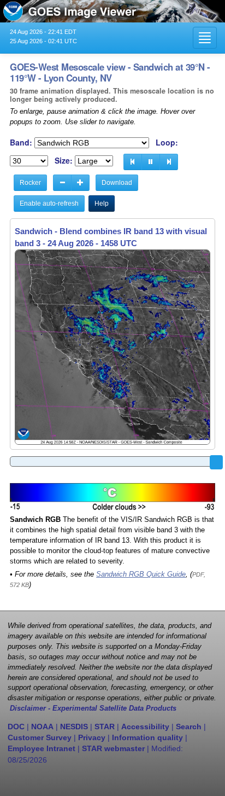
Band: (21, 142)
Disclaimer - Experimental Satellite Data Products (93, 708)
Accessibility (145, 726)
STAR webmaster (113, 748)
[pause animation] (150, 162)
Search (189, 726)
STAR (104, 726)
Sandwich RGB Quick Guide (141, 574)
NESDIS (74, 726)
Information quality (147, 737)
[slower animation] (62, 183)
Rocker (30, 183)
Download (117, 183)
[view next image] (168, 162)
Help (101, 203)
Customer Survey (40, 737)
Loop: (167, 142)
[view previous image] (132, 162)
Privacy (91, 737)
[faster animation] (80, 183)
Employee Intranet (41, 748)
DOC (16, 726)
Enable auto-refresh (49, 203)
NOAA (42, 726)
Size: (64, 160)
